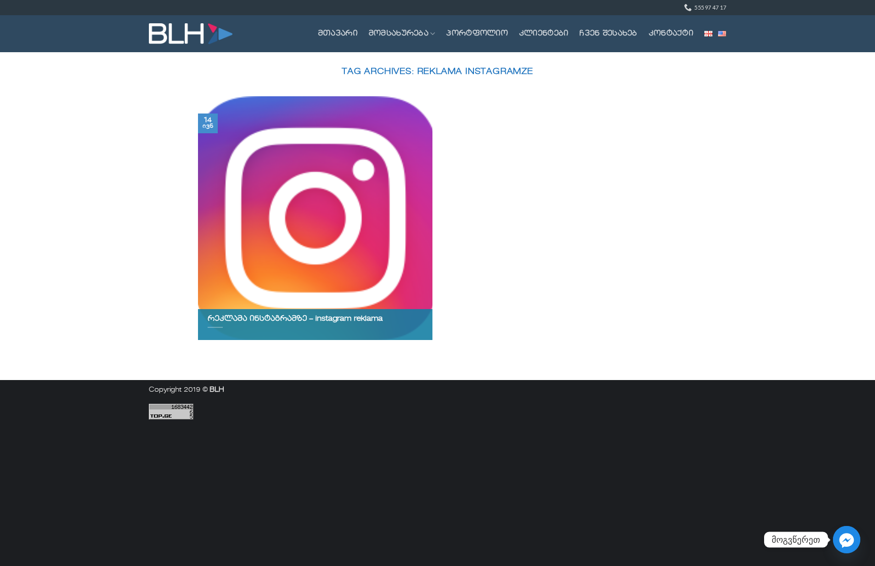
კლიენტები (544, 33)
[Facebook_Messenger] (846, 539)
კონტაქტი (671, 33)
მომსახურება (398, 33)
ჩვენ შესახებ (608, 33)
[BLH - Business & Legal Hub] (190, 33)
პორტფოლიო (477, 33)
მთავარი (337, 33)
